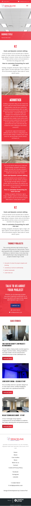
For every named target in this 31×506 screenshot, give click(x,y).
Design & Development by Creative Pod (15, 490)
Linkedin (15, 477)
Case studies (15, 457)
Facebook (15, 472)
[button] (27, 5)
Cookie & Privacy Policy (15, 468)
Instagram (15, 474)
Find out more (7, 358)
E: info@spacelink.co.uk (15, 485)
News (15, 460)
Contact (15, 465)
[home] (9, 5)
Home (15, 452)
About (15, 455)
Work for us (15, 462)
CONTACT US (15, 305)
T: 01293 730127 (15, 483)
